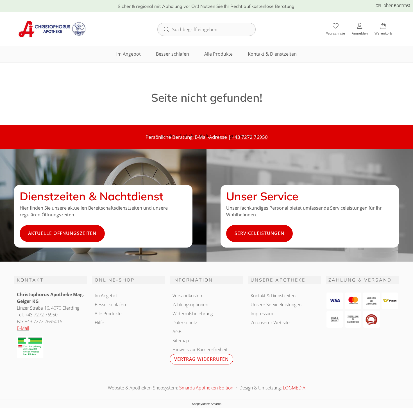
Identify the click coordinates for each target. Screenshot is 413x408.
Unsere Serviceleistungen (276, 305)
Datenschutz (185, 322)
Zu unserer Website (270, 322)
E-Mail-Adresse (211, 137)
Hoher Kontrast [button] (395, 5)
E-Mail (23, 328)
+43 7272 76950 (250, 137)
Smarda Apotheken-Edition (206, 388)
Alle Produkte (218, 54)
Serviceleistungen (259, 233)
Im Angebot (128, 54)
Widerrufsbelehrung (193, 313)
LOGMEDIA (294, 388)
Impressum (262, 313)
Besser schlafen (172, 54)
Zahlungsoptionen (190, 305)
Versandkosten (187, 296)
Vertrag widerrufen (201, 359)
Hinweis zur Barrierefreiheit (200, 349)
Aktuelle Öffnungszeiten (62, 233)
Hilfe (99, 322)
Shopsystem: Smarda (206, 403)
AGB (177, 331)
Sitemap (181, 340)
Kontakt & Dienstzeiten (272, 54)
